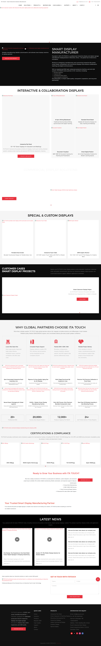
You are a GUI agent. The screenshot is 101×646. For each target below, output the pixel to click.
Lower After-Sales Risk (12, 346)
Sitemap (58, 643)
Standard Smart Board (87, 119)
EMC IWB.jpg (10, 462)
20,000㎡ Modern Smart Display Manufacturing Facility (38, 403)
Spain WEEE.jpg (90, 462)
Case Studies (37, 623)
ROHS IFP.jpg (50, 462)
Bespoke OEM (37, 620)
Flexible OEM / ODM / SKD (61, 346)
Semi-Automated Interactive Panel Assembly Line (13, 380)
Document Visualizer (63, 151)
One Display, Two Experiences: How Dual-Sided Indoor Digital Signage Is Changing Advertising (17, 553)
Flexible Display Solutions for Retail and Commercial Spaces (18, 184)
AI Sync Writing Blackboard (62, 119)
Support (36, 625)
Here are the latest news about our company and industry (81, 530)
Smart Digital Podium (87, 151)
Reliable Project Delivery (85, 346)
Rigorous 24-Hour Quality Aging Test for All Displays (38, 380)
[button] (84, 5)
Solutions (36, 616)
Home (35, 614)
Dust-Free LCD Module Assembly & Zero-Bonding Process (87, 403)
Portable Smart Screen (17, 252)
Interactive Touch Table (50, 252)
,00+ (37, 417)
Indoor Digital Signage (18, 182)
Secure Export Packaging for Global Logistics (13, 403)
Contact (36, 629)
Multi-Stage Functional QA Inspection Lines (62, 380)
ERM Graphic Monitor (83, 252)
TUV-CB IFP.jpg (71, 462)
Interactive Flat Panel (26, 144)
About (35, 627)
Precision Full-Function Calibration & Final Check (87, 380)
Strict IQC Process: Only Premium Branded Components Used (63, 403)
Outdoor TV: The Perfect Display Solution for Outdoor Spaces (48, 553)
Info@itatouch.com (79, 614)
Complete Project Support (37, 346)
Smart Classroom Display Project (82, 289)
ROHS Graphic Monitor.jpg (30, 462)
